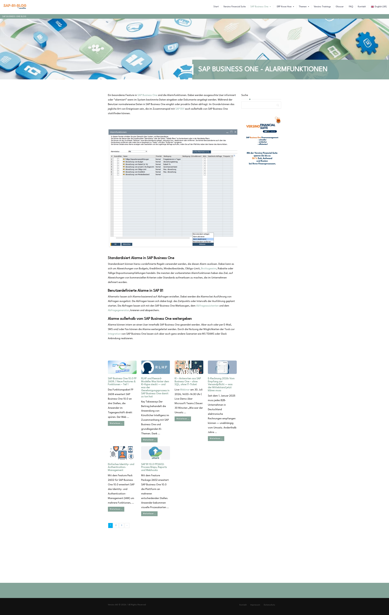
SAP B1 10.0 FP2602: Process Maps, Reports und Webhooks (154, 467)
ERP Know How (284, 7)
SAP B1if (179, 109)
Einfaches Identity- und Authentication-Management (121, 467)
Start (216, 7)
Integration (114, 334)
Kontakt (362, 7)
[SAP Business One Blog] (15, 7)
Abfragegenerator (118, 310)
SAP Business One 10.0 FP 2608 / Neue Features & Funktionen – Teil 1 (122, 381)
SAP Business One (259, 7)
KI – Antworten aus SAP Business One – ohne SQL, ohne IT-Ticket (188, 381)
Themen (303, 7)
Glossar (340, 7)
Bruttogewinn (208, 268)
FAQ (350, 7)
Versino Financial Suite (234, 7)
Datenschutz (269, 605)
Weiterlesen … (116, 423)
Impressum (255, 605)
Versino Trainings (322, 7)
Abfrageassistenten (207, 306)
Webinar (185, 389)
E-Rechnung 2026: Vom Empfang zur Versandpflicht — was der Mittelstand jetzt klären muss (221, 384)
